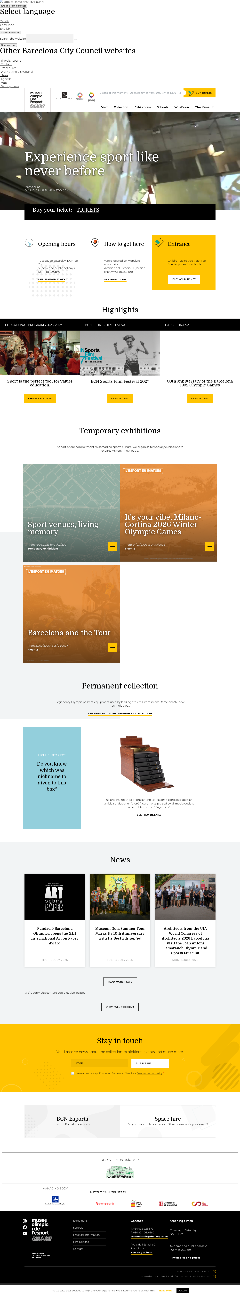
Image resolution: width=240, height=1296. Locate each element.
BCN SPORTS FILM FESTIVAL (106, 325)
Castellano (7, 25)
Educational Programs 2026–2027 (33, 325)
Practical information (86, 1234)
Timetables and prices (185, 1257)
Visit (104, 107)
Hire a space (81, 1241)
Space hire (168, 1119)
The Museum (204, 107)
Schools (162, 107)
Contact (78, 1248)
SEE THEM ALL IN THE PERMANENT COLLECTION (120, 713)
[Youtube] (25, 1234)
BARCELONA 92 (177, 325)
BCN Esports (72, 1119)
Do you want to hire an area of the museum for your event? (167, 1124)
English (13, 6)
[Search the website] (75, 39)
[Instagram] (25, 1221)
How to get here (141, 1252)
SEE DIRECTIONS (115, 279)
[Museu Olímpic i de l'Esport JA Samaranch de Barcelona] (91, 100)
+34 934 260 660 (143, 1232)
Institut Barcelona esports (72, 1124)
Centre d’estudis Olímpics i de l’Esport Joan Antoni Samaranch (175, 1276)
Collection (121, 107)
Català (4, 21)
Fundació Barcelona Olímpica (194, 1271)
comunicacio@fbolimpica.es (149, 1236)
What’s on (181, 107)
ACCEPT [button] (182, 1290)
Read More (165, 1290)
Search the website (13, 38)
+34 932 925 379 (143, 1228)
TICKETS (88, 210)
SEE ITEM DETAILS (149, 814)
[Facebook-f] (25, 1227)
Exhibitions (143, 107)
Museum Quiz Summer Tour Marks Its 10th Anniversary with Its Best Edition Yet (120, 933)
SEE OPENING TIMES (51, 279)
